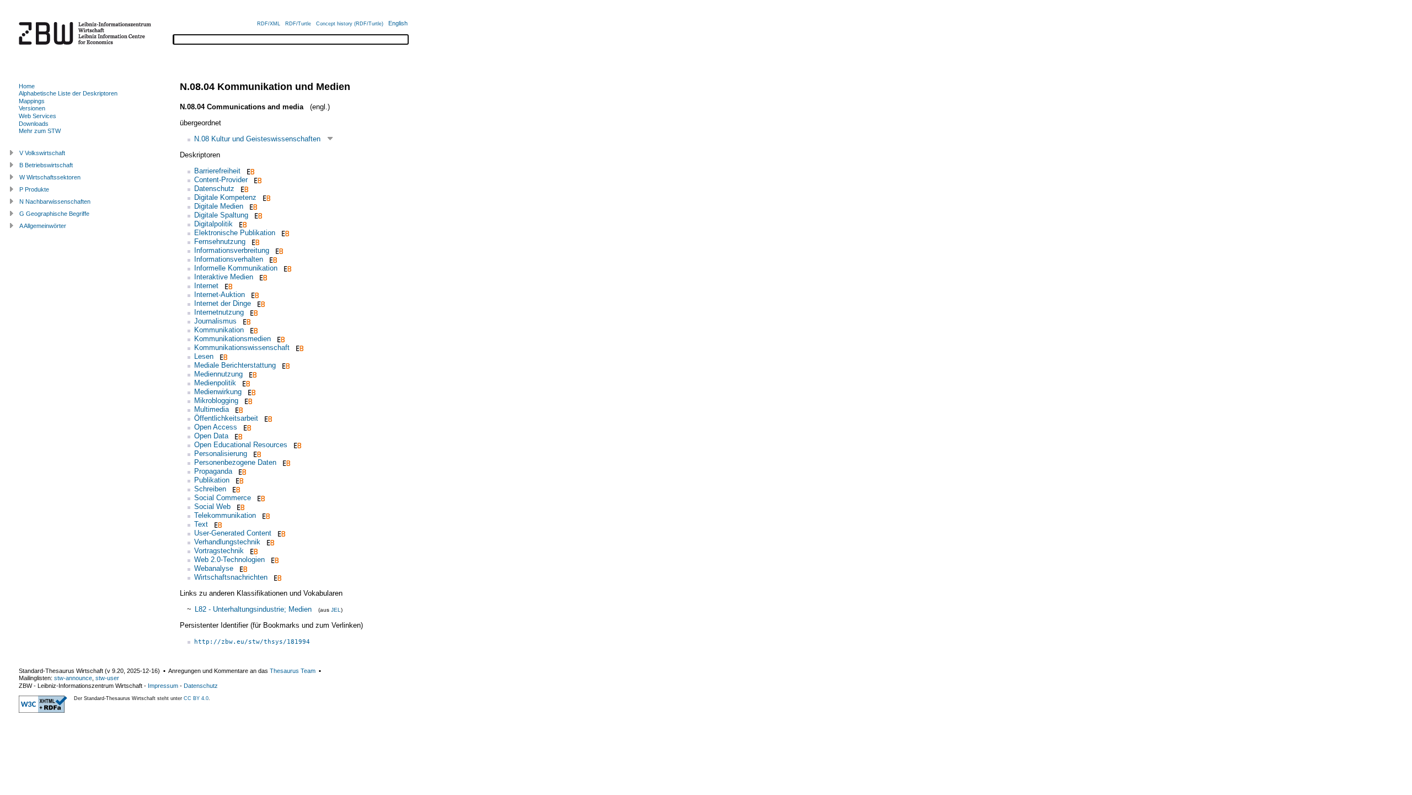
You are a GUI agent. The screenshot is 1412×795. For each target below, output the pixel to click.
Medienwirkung (218, 392)
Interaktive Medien (223, 277)
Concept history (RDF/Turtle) (349, 23)
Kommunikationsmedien (232, 339)
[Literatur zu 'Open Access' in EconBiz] (246, 427)
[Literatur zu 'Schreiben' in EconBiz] (235, 489)
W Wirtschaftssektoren (50, 177)
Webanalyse (213, 568)
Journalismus (215, 321)
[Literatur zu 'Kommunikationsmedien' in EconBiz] (280, 339)
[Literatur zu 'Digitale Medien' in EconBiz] (252, 206)
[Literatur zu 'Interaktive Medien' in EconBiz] (262, 277)
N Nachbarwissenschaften (54, 201)
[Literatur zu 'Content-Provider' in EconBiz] (256, 180)
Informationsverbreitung (231, 250)
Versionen (32, 108)
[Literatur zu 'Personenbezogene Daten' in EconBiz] (285, 462)
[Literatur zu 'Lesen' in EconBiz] (222, 356)
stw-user (107, 678)
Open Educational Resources (240, 445)
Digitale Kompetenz (225, 197)
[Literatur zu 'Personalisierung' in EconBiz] (256, 453)
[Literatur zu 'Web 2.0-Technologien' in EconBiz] (274, 559)
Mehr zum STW (40, 131)
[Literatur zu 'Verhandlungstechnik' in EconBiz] (269, 542)
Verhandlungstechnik (227, 542)
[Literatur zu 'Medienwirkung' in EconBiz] (250, 392)
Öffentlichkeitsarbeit (226, 418)
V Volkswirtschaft (42, 153)
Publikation (211, 480)
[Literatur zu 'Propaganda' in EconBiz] (241, 471)
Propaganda (213, 471)
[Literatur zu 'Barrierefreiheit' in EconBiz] (249, 171)
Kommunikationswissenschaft (242, 347)
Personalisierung (220, 453)
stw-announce (73, 678)
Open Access (215, 427)
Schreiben (210, 489)
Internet (206, 286)
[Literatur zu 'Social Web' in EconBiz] (239, 506)
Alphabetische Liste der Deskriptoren (68, 93)
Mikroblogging (216, 400)
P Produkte (34, 189)
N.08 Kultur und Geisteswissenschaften (257, 139)
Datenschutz (214, 188)
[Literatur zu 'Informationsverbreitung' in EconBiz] (278, 250)
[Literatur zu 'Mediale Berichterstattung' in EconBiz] (285, 365)
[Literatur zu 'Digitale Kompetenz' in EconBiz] (265, 197)
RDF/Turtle (298, 23)
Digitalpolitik (213, 224)
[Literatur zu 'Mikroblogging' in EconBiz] (247, 400)
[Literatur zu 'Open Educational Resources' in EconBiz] (296, 445)
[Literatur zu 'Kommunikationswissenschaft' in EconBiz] (298, 347)
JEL (336, 610)
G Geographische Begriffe (54, 213)
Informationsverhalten (228, 259)
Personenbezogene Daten (235, 462)
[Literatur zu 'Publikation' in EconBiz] (238, 480)
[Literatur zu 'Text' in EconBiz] (217, 524)
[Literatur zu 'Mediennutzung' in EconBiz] (251, 374)
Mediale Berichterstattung (235, 365)
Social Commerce (222, 498)
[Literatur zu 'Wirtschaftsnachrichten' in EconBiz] (276, 577)
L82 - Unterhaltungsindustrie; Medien (253, 609)
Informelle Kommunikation (235, 268)
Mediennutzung (218, 374)
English (398, 23)
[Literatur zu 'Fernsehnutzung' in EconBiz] (254, 241)
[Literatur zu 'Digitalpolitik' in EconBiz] (242, 224)
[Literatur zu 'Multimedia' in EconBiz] (238, 409)
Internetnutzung (219, 312)
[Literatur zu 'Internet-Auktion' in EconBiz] (254, 294)
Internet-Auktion (219, 294)
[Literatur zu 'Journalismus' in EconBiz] (245, 321)
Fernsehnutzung (219, 241)
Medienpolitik (215, 383)
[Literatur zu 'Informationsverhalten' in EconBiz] (272, 259)
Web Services (37, 116)
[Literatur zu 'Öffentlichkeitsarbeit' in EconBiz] (267, 418)
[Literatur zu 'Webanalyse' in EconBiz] (242, 568)
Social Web (212, 506)
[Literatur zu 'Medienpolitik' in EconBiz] (245, 383)
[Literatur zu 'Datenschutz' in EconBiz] (243, 188)
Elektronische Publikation (234, 233)
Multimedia (211, 409)
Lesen (203, 356)
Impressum (163, 685)
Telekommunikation (225, 515)
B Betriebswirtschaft (46, 165)
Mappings (32, 101)
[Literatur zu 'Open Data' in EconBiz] (237, 436)
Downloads (34, 123)
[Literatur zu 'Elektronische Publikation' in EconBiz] (284, 233)
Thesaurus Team (292, 670)
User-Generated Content (232, 533)
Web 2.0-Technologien (229, 559)
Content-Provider (221, 180)
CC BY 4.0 (196, 698)
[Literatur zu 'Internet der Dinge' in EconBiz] (260, 303)
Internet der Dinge (222, 303)
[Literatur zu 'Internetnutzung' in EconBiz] (253, 312)
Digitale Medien (218, 206)
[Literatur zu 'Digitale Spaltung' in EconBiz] (257, 215)
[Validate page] (43, 710)
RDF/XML (268, 23)
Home (27, 86)
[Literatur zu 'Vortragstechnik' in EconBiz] (253, 551)
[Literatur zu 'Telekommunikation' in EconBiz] (265, 515)
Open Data (211, 436)
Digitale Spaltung (221, 215)
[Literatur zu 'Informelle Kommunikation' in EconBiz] (286, 268)
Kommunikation (219, 330)
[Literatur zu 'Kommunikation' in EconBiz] (253, 330)
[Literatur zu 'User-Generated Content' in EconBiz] (280, 533)
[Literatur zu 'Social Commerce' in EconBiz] (260, 498)
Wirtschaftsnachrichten (231, 577)
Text (201, 524)
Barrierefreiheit (217, 171)
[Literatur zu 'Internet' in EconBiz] (227, 286)
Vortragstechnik (219, 551)
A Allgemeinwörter (42, 225)
